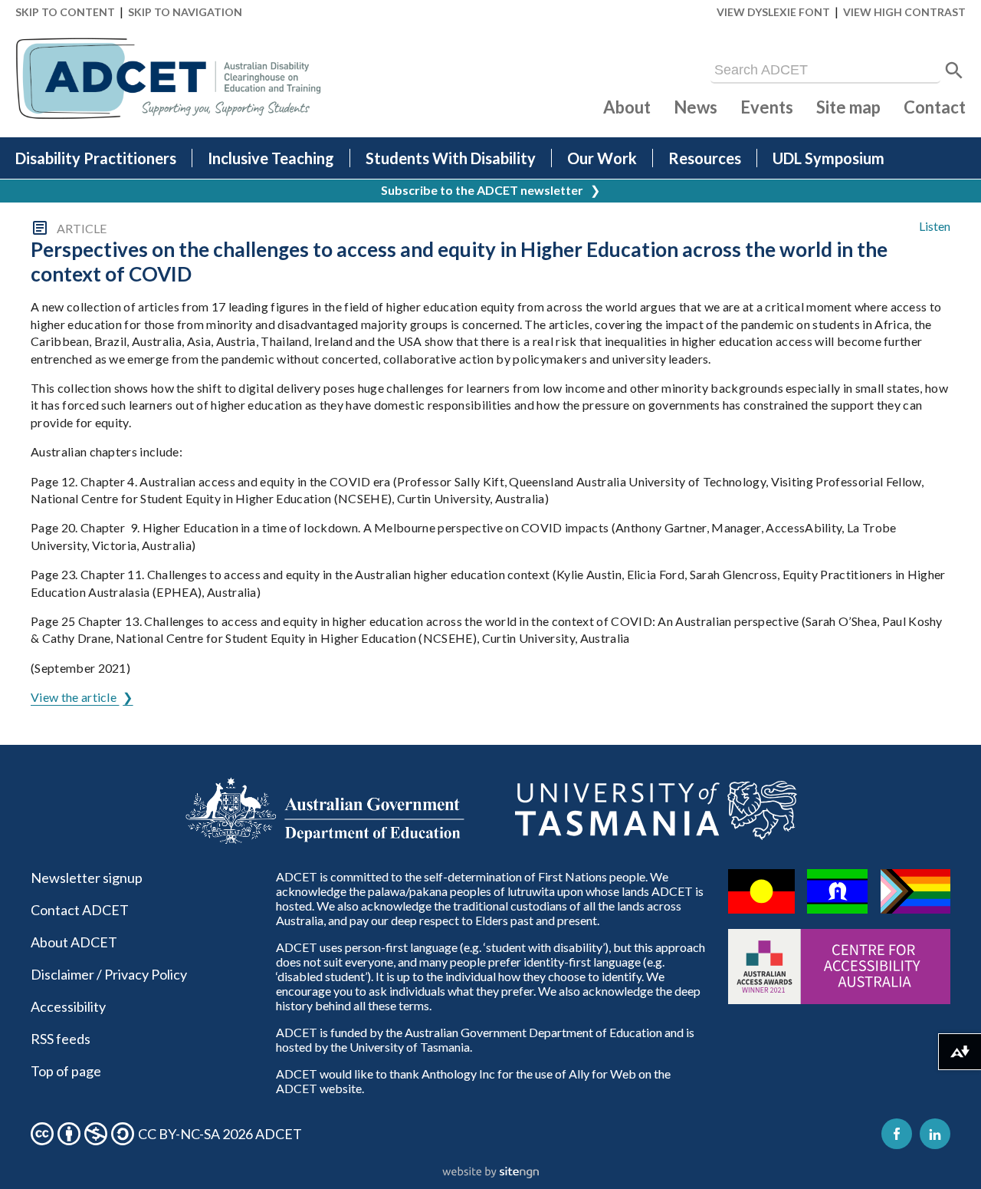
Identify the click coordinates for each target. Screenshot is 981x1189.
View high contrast (904, 11)
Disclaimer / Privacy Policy (109, 974)
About (627, 107)
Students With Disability (451, 158)
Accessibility (68, 1006)
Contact (935, 107)
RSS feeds (60, 1038)
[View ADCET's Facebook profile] (896, 1133)
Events (766, 107)
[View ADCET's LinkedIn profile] (935, 1133)
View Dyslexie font (773, 11)
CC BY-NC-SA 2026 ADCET (220, 1133)
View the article (75, 697)
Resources (704, 158)
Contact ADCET (80, 909)
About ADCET (74, 942)
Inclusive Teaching (271, 158)
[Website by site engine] (490, 1172)
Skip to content (65, 11)
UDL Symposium (828, 158)
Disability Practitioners (95, 158)
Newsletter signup (87, 877)
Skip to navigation (185, 11)
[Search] (954, 70)
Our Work (602, 158)
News (695, 107)
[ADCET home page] (168, 79)
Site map (848, 107)
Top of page (66, 1070)
